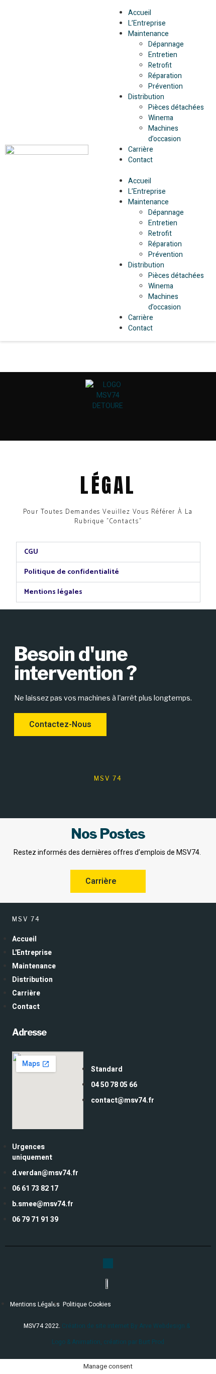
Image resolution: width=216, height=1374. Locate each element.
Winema (160, 118)
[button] (159, 170)
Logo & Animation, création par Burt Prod (108, 1341)
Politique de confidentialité (71, 572)
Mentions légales (53, 592)
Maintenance (148, 34)
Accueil (139, 13)
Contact (140, 160)
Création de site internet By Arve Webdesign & (127, 1325)
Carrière (140, 149)
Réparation (165, 76)
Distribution (146, 97)
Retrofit (160, 65)
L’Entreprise (147, 23)
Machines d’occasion (164, 133)
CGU (31, 552)
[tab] (108, 552)
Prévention (165, 86)
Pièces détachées (176, 107)
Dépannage (166, 44)
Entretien (162, 55)
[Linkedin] (108, 1263)
